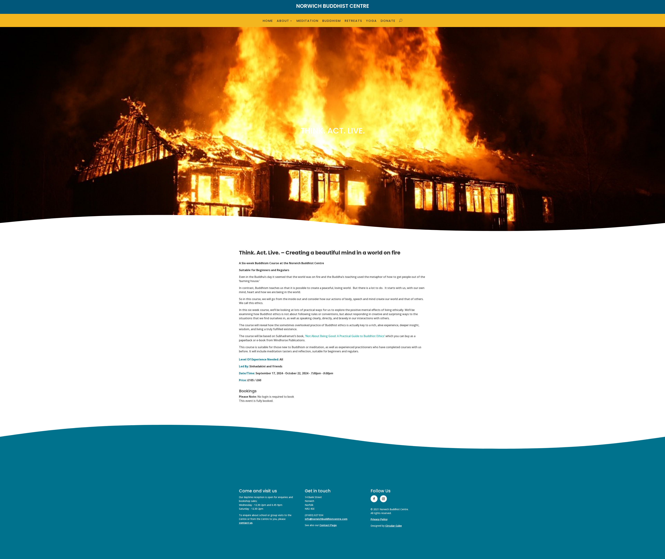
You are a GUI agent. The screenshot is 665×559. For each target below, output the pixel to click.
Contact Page (328, 525)
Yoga (371, 21)
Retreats (353, 21)
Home (268, 21)
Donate (388, 21)
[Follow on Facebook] (374, 498)
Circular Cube (393, 525)
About (283, 21)
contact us (245, 522)
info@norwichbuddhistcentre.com (326, 519)
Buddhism (331, 21)
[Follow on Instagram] (383, 498)
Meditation (307, 21)
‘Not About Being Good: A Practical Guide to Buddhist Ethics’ (345, 336)
